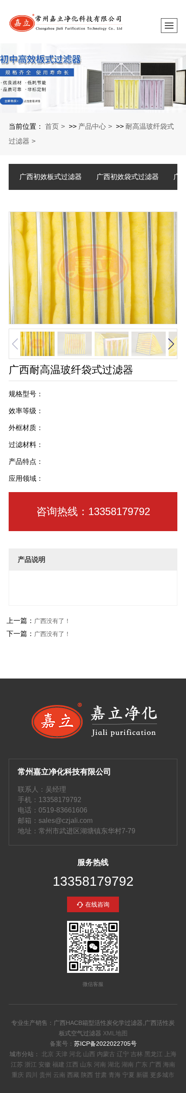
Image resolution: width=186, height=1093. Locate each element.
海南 (169, 1064)
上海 (170, 1054)
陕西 (87, 1074)
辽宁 (123, 1054)
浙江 (31, 1064)
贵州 (45, 1074)
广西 (155, 1064)
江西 (72, 1064)
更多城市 (162, 1074)
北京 (48, 1054)
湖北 (114, 1064)
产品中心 (92, 126)
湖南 (128, 1064)
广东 (141, 1064)
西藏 (73, 1074)
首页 (52, 126)
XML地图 (115, 1033)
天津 (61, 1054)
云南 (59, 1074)
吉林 (137, 1054)
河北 (75, 1054)
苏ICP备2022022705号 (105, 1043)
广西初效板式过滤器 (50, 176)
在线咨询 (97, 904)
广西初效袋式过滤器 (127, 176)
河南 (100, 1064)
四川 (32, 1074)
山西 (89, 1054)
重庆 (18, 1074)
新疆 (142, 1074)
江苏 (17, 1064)
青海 (115, 1074)
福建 (58, 1064)
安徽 (44, 1064)
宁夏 (128, 1074)
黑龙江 (153, 1054)
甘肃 (101, 1074)
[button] (170, 343)
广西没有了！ (52, 620)
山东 (86, 1064)
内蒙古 (106, 1054)
